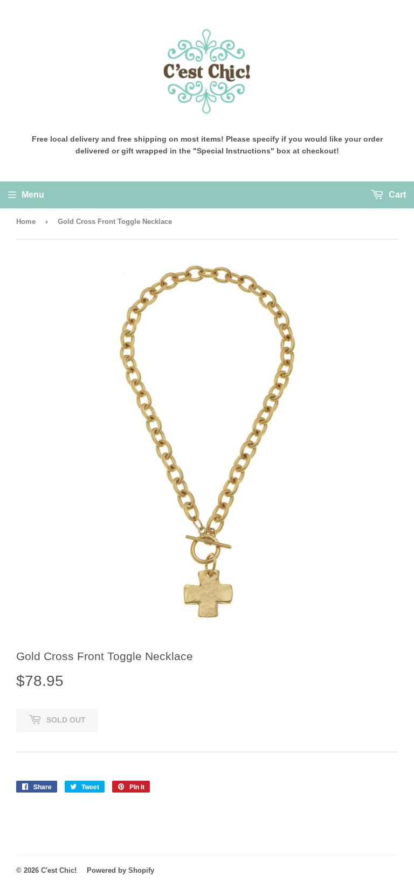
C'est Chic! (59, 870)
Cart (396, 194)
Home (26, 222)
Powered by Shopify (120, 870)
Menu (33, 194)
